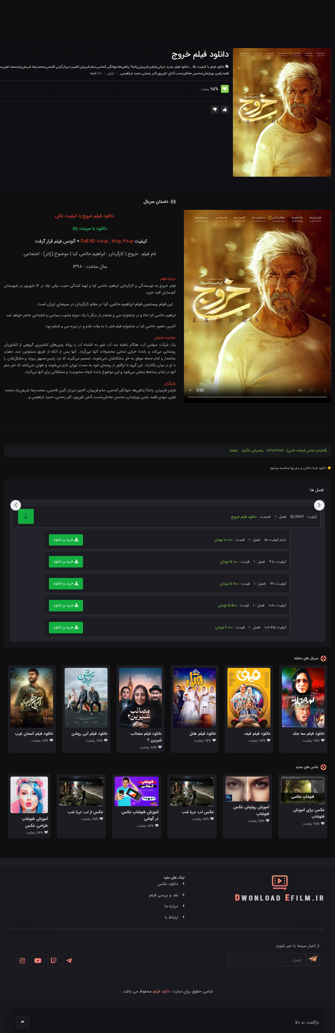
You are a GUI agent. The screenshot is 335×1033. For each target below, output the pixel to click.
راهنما (234, 450)
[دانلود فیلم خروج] (282, 112)
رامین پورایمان (212, 73)
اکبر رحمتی (149, 73)
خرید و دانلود (64, 540)
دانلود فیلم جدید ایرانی (173, 67)
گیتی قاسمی (54, 67)
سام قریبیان (88, 67)
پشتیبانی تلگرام (253, 450)
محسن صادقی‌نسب (188, 73)
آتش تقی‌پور (166, 73)
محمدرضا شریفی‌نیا (31, 67)
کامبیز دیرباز (71, 67)
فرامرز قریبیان (147, 67)
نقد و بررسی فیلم (163, 895)
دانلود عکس (168, 884)
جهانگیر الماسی (107, 67)
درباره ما (171, 906)
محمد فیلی (10, 67)
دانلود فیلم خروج (200, 54)
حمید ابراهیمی (131, 73)
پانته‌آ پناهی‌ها (128, 67)
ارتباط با (171, 917)
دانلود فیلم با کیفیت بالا (208, 67)
